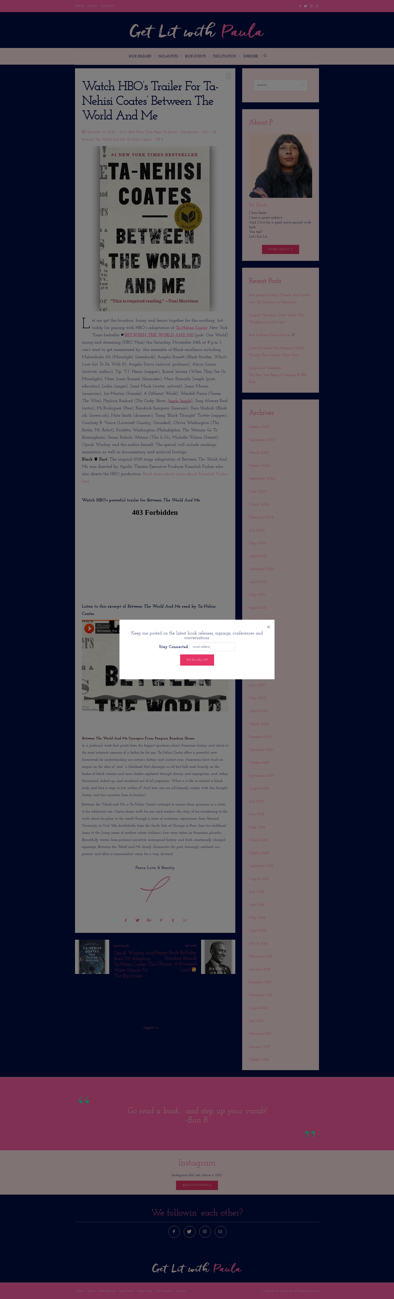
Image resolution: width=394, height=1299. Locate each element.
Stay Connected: (174, 647)
